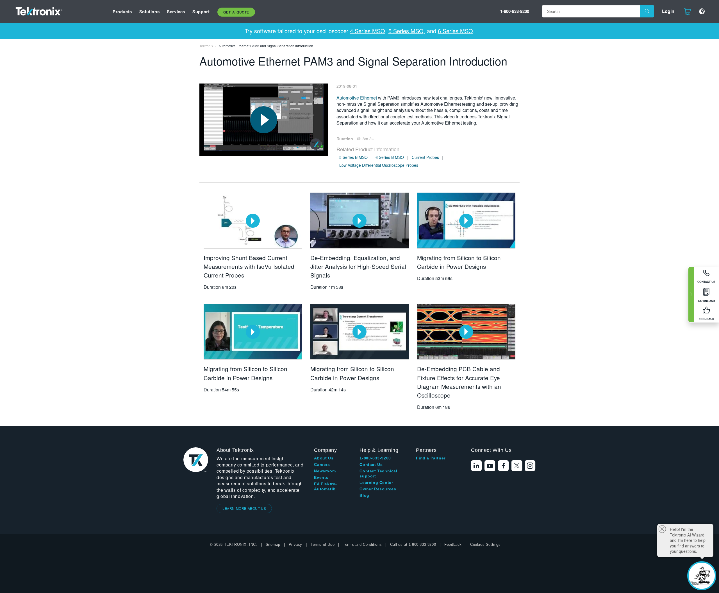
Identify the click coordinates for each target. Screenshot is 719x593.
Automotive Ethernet (356, 97)
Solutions (149, 11)
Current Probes (425, 157)
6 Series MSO (455, 31)
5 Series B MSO (353, 157)
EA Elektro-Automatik (325, 486)
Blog (364, 495)
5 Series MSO (406, 31)
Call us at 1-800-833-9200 (413, 544)
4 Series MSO (367, 31)
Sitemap (273, 544)
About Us (323, 458)
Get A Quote (236, 12)
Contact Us (371, 464)
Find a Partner (430, 458)
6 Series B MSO (390, 157)
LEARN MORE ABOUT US (244, 508)
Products (122, 11)
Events (321, 477)
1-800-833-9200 (514, 11)
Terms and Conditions (362, 544)
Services (176, 11)
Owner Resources (378, 489)
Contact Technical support (378, 473)
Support (201, 11)
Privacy (295, 544)
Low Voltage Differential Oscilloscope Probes (378, 165)
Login (668, 11)
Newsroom (325, 471)
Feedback (453, 544)
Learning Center (376, 482)
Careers (322, 464)
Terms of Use (323, 544)
